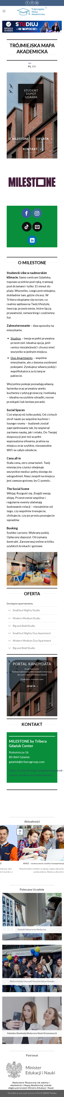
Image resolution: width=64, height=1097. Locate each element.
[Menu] (4, 11)
